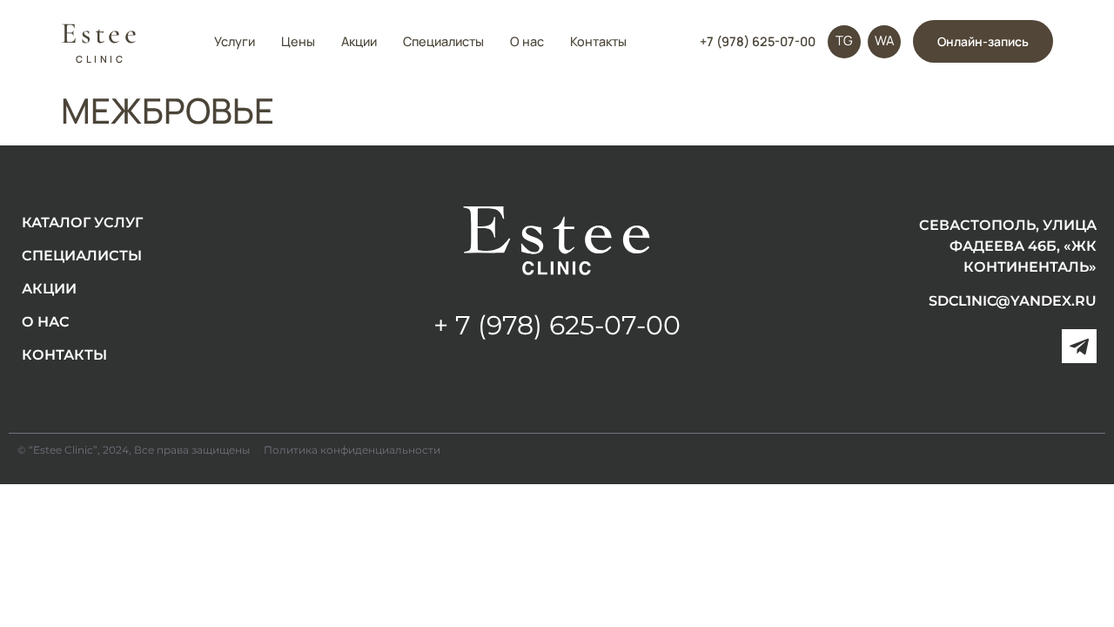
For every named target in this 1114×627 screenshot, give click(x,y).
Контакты (598, 41)
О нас (527, 41)
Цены (298, 41)
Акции (359, 41)
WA (885, 40)
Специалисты (443, 41)
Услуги (234, 41)
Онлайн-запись (983, 41)
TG (844, 40)
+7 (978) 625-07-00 (757, 41)
